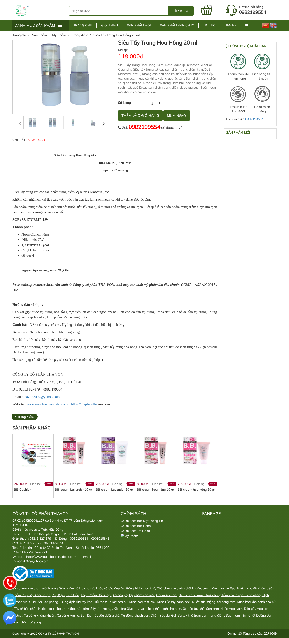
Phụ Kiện (58, 595)
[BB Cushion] (33, 454)
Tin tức (209, 25)
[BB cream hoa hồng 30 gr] (197, 450)
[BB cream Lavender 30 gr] (115, 450)
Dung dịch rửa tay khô (77, 602)
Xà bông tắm (226, 602)
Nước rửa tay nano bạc (174, 602)
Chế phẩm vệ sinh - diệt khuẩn (179, 588)
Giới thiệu (109, 25)
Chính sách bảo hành (136, 525)
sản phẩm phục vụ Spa (219, 588)
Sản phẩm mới (139, 25)
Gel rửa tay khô (194, 609)
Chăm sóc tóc (166, 595)
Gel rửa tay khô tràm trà (189, 615)
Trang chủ (82, 25)
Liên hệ (230, 25)
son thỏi (69, 609)
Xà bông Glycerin (126, 609)
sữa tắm (83, 609)
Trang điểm (26, 417)
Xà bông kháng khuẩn (39, 615)
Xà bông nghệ (123, 595)
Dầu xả (37, 602)
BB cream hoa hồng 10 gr (155, 489)
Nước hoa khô (145, 588)
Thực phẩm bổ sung (27, 622)
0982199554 (144, 126)
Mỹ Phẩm (259, 588)
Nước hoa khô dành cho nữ (256, 602)
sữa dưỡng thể (109, 615)
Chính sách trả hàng (135, 530)
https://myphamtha (84, 404)
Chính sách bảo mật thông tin (142, 521)
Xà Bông (127, 588)
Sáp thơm (233, 615)
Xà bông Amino (68, 615)
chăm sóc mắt (144, 595)
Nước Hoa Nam (231, 609)
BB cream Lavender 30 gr (114, 489)
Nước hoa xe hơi (50, 609)
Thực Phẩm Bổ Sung (96, 595)
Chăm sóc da (160, 615)
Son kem (212, 609)
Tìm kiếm (181, 11)
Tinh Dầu (72, 595)
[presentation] (20, 123)
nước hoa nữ (118, 602)
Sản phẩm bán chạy (177, 25)
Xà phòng (51, 602)
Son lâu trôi (89, 615)
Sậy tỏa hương (101, 609)
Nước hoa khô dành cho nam (160, 609)
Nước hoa (244, 588)
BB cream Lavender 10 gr (73, 489)
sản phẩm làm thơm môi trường (35, 588)
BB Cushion (22, 489)
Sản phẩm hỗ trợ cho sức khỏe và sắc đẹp (89, 588)
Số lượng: (124, 103)
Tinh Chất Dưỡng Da (256, 615)
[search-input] (118, 10)
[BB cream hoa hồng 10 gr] (156, 450)
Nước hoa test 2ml (142, 602)
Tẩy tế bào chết (25, 609)
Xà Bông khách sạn (135, 615)
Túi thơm (101, 602)
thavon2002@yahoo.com (41, 397)
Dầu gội (249, 609)
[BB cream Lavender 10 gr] (74, 450)
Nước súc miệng (203, 602)
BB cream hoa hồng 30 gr (196, 489)
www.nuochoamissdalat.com (47, 404)
